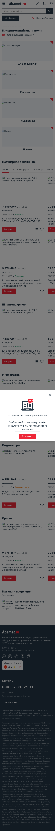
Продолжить (28, 436)
